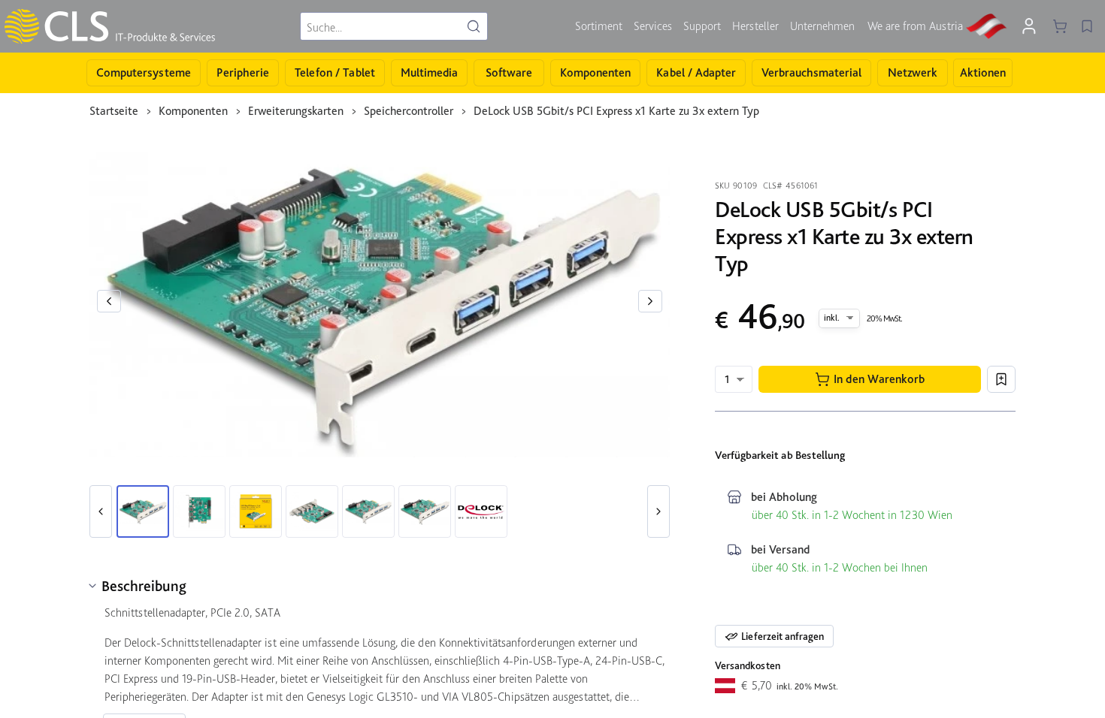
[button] (869, 379)
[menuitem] (598, 26)
